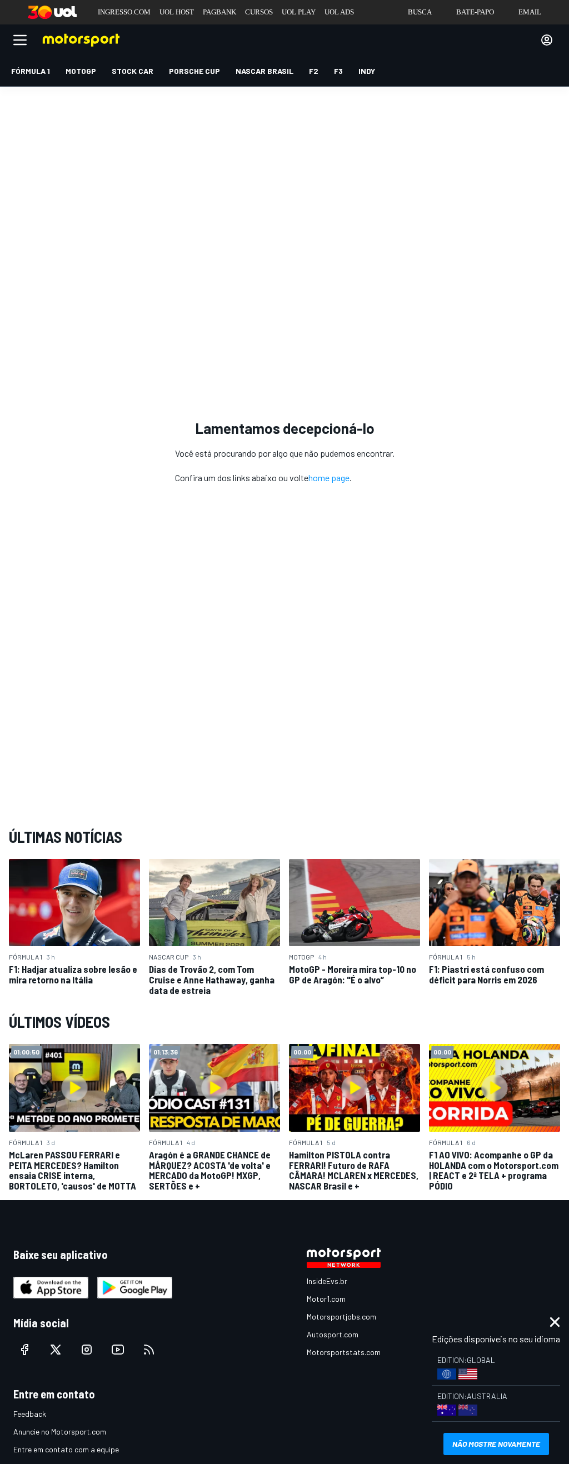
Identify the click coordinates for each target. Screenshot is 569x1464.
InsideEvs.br (327, 1281)
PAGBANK (219, 12)
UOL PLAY (299, 12)
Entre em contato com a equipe (66, 1449)
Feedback (29, 1413)
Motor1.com (326, 1298)
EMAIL (529, 12)
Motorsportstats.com (344, 1352)
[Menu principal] (20, 40)
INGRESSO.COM (124, 12)
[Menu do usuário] (547, 40)
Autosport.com (332, 1334)
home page (329, 477)
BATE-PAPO (475, 12)
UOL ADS (339, 12)
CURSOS (259, 12)
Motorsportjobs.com (341, 1316)
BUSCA (420, 12)
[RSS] (149, 1349)
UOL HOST (176, 12)
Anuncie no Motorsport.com (59, 1431)
